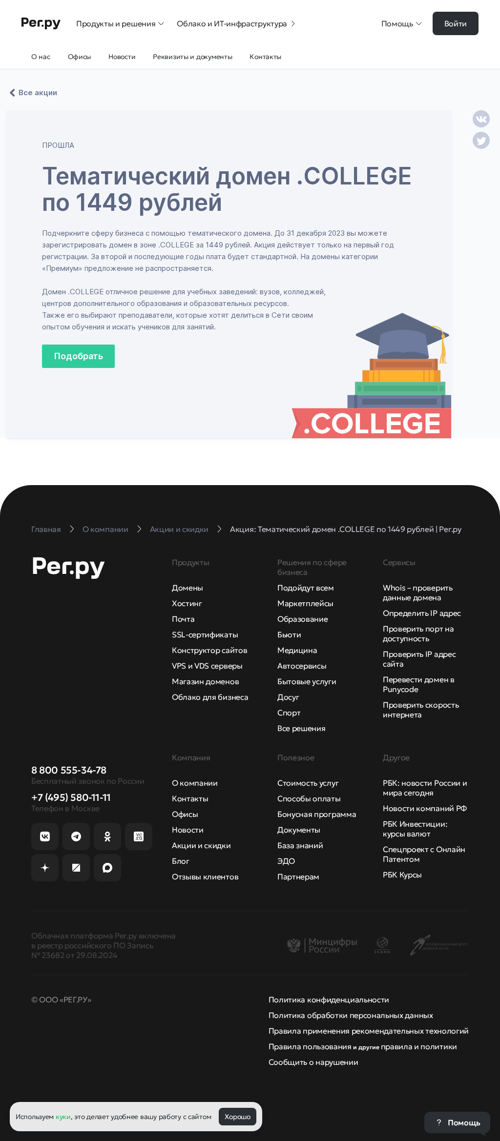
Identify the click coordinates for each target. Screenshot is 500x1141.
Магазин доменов (205, 681)
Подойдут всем (305, 587)
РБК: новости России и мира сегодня (425, 787)
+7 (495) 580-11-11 (71, 797)
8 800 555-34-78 (68, 770)
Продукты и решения (115, 23)
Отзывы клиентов (205, 876)
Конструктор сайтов (209, 650)
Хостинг (187, 603)
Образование (302, 619)
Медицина (297, 650)
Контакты (190, 798)
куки (63, 1116)
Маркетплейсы (305, 603)
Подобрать (78, 356)
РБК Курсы (402, 874)
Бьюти (289, 634)
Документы (298, 830)
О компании (195, 783)
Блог (180, 861)
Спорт (288, 712)
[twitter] (481, 140)
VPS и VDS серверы (207, 666)
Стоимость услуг (307, 783)
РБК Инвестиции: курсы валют (415, 828)
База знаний (300, 845)
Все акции (38, 92)
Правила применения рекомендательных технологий (369, 1031)
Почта (183, 619)
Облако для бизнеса (210, 697)
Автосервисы (301, 666)
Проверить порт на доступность (418, 633)
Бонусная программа (316, 814)
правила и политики (419, 1046)
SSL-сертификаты (205, 634)
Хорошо (237, 1116)
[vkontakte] (481, 118)
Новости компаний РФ (425, 808)
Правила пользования (310, 1046)
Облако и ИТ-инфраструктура (232, 23)
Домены (187, 587)
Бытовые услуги (306, 681)
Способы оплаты (309, 798)
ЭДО (286, 861)
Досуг (288, 697)
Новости (188, 830)
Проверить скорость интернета (420, 709)
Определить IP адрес (422, 613)
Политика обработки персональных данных (351, 1015)
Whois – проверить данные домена (418, 592)
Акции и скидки (201, 845)
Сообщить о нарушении (313, 1062)
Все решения (301, 728)
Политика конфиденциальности (329, 999)
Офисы (185, 814)
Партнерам (298, 876)
